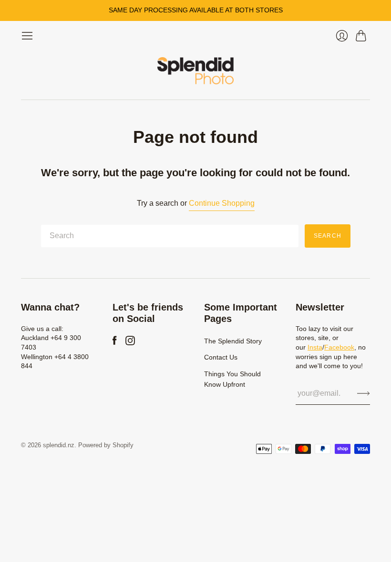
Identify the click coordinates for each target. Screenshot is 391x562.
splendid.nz (58, 445)
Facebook (339, 347)
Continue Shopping (222, 203)
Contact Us (220, 357)
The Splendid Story (233, 341)
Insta (315, 347)
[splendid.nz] (195, 71)
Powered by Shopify (106, 445)
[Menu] (27, 36)
